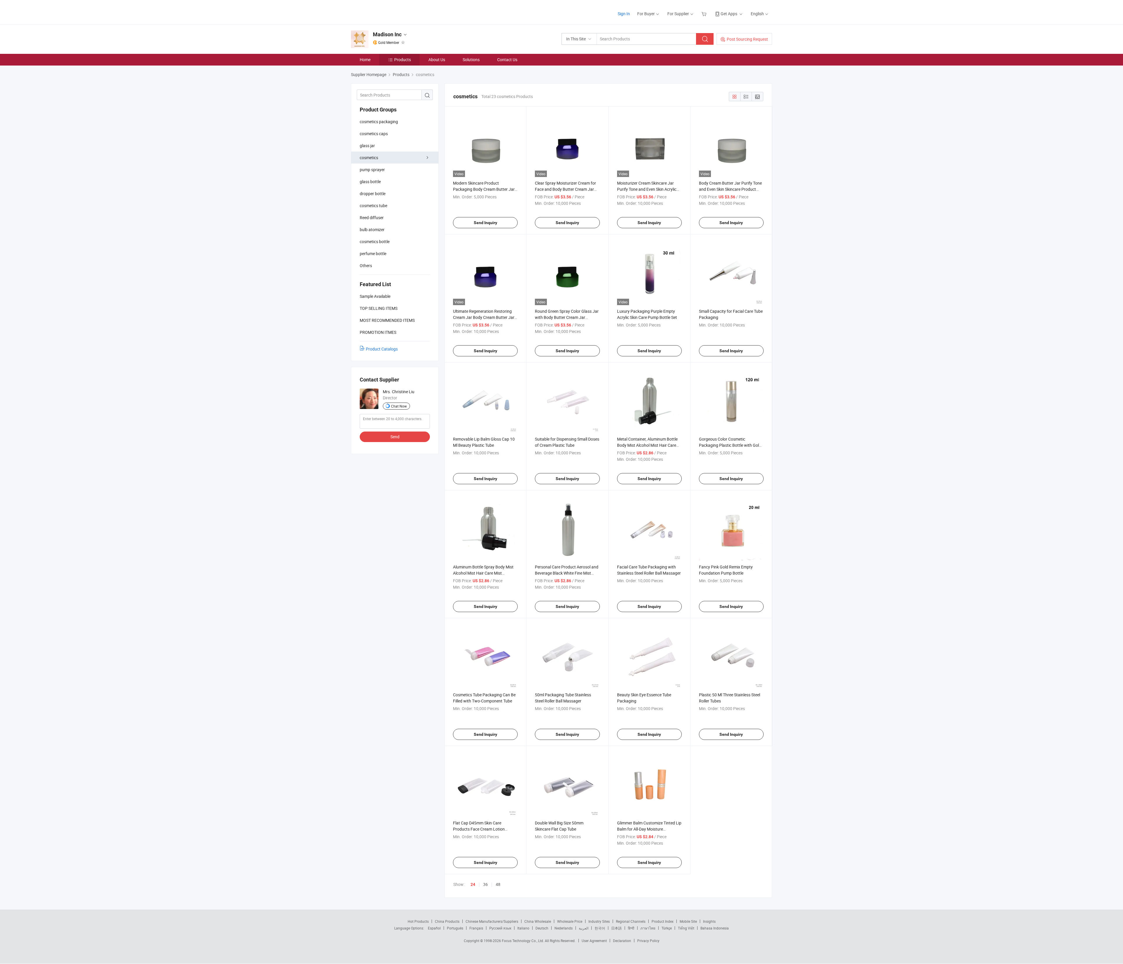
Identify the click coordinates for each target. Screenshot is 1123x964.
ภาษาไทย (647, 928)
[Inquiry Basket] (705, 13)
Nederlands (563, 928)
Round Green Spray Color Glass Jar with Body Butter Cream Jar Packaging (567, 317)
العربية (583, 928)
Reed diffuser (372, 217)
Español (434, 928)
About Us (436, 59)
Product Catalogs (382, 349)
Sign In (624, 13)
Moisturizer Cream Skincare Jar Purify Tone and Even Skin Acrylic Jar (646, 189)
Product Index (663, 921)
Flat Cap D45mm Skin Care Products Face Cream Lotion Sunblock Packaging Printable (480, 829)
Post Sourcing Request (747, 39)
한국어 (600, 928)
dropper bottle (372, 193)
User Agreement (594, 940)
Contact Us (507, 59)
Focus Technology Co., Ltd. (523, 940)
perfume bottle (373, 253)
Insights (709, 921)
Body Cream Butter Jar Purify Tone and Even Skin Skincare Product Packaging (730, 189)
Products (402, 59)
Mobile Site (688, 921)
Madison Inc (387, 34)
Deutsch (541, 928)
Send (394, 436)
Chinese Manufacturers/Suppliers (492, 921)
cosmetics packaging (379, 121)
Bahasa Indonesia (714, 928)
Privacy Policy (648, 940)
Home (365, 59)
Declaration (622, 940)
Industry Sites (599, 921)
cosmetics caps (374, 133)
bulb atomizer (372, 229)
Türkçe (667, 928)
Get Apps (729, 13)
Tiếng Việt (686, 928)
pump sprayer (372, 169)
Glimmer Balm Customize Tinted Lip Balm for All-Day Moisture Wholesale (649, 829)
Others (366, 265)
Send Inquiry (485, 222)
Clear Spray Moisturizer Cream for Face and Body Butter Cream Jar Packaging (565, 189)
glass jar (367, 145)
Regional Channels (630, 921)
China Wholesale (537, 921)
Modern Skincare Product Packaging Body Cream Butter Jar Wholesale (484, 189)
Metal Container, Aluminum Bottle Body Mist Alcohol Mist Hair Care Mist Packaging (647, 445)
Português (455, 928)
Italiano (523, 928)
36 (485, 884)
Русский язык (500, 928)
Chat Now (399, 406)
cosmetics (369, 157)
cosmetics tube (373, 205)
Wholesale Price (569, 921)
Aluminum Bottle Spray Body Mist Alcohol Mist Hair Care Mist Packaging (483, 573)
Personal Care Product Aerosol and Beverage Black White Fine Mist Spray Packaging (566, 573)
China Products (447, 921)
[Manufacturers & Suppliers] (388, 11)
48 (498, 884)
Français (476, 928)
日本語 (616, 928)
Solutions (471, 59)
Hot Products (418, 921)
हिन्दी (631, 928)
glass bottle (370, 181)
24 (473, 884)
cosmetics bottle (375, 241)
